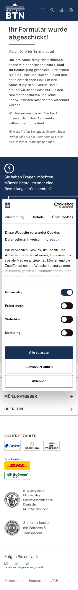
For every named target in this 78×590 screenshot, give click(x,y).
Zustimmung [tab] (14, 217)
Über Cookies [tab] (62, 217)
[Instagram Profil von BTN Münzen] (18, 567)
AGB (54, 581)
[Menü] (43, 10)
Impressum (38, 581)
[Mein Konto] (62, 10)
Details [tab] (38, 217)
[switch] (67, 305)
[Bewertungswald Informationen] (29, 567)
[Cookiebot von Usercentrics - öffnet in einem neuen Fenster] (55, 205)
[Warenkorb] (71, 10)
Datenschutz (14, 581)
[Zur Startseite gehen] (15, 10)
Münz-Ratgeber (20, 396)
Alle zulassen (39, 352)
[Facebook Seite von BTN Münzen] (8, 567)
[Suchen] (52, 10)
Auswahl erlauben (39, 367)
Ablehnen (39, 381)
